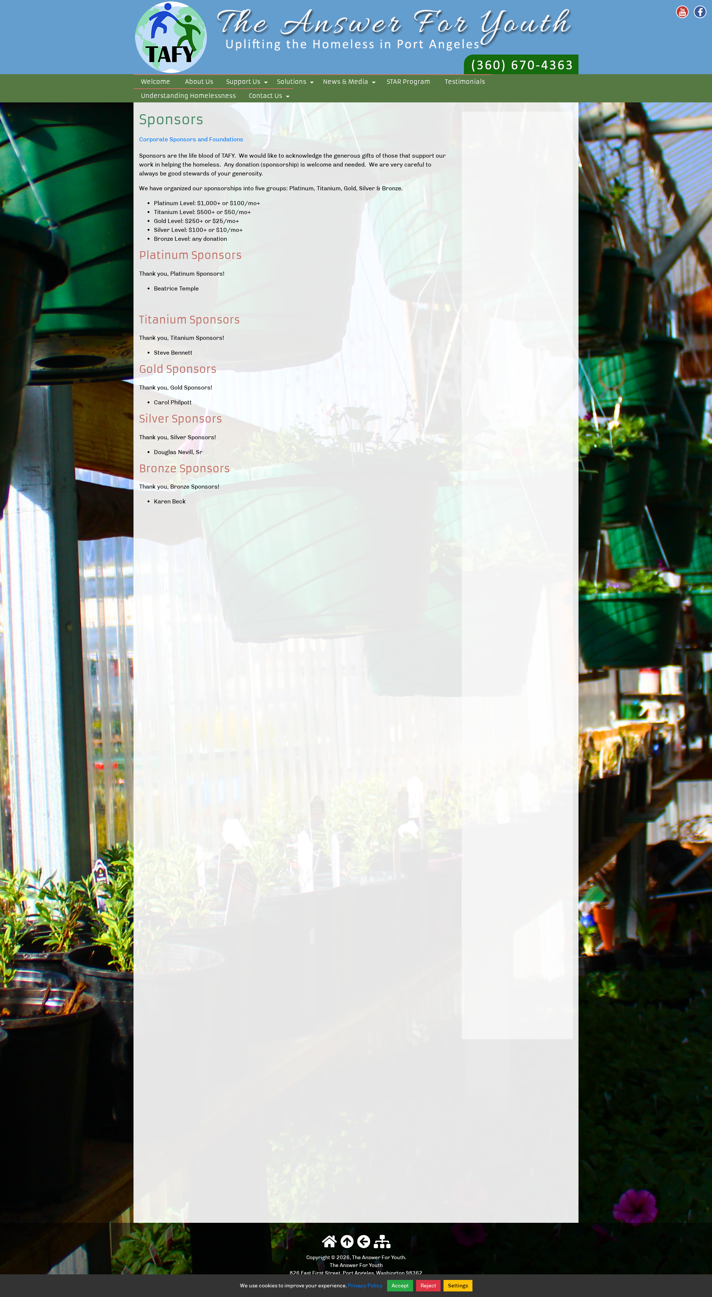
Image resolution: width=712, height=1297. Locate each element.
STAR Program (408, 81)
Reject (428, 1286)
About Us (199, 81)
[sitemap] (382, 1242)
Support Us (248, 83)
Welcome (155, 81)
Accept (400, 1286)
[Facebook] (700, 12)
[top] (347, 1242)
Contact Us (270, 97)
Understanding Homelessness (188, 95)
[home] (356, 36)
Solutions (296, 83)
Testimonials (465, 81)
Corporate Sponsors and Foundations (191, 139)
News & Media (350, 83)
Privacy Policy (365, 1286)
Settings (458, 1286)
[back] (364, 1242)
